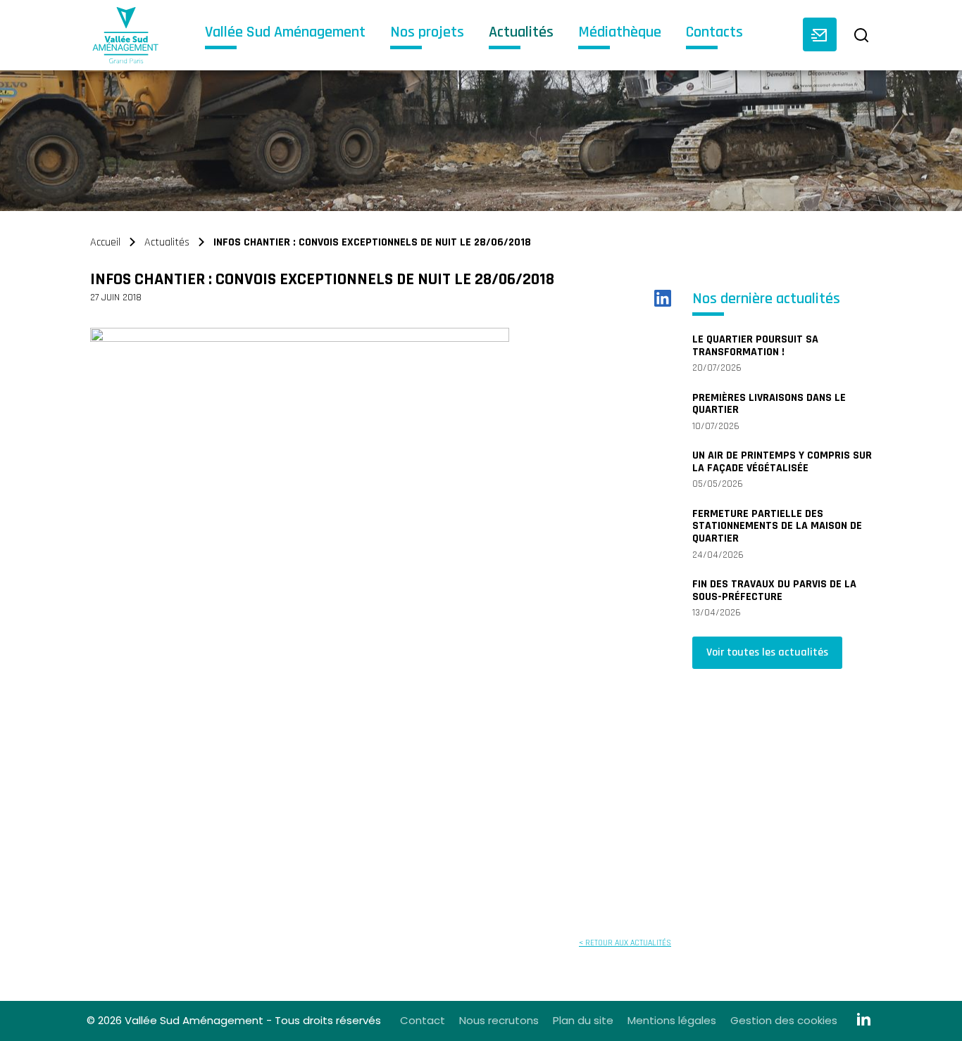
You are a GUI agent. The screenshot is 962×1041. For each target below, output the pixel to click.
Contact (422, 1020)
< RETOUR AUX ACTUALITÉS (625, 943)
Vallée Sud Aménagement (285, 33)
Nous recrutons (499, 1020)
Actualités (521, 33)
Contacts (714, 33)
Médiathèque (619, 33)
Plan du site (583, 1020)
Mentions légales (671, 1020)
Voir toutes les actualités (767, 652)
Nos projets (427, 33)
